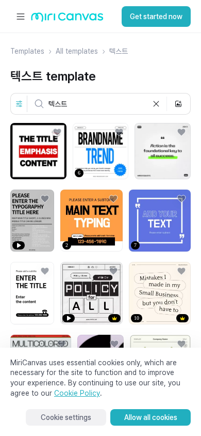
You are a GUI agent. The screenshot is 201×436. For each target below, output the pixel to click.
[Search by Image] (178, 104)
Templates (27, 51)
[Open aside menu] (20, 16)
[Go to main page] (67, 19)
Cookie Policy (77, 393)
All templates (77, 51)
